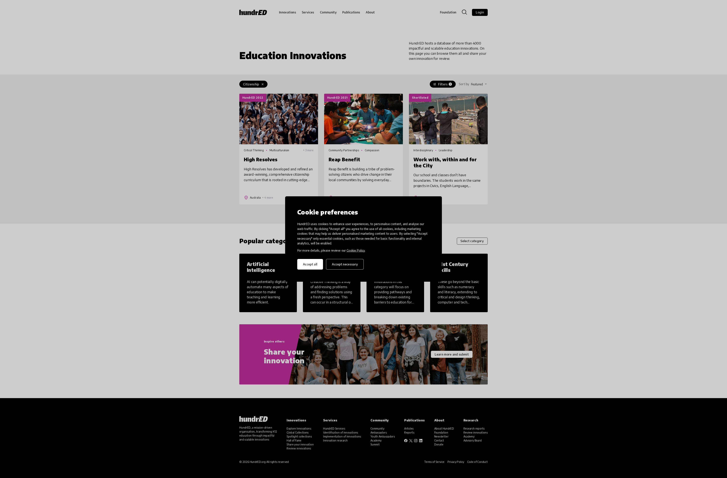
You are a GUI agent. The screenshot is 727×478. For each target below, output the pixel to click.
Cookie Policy (356, 250)
